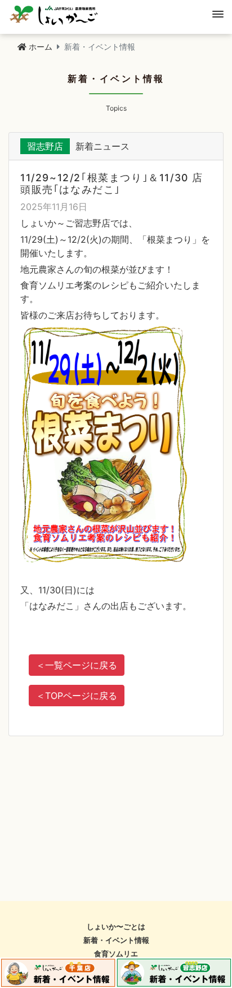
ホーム (40, 46)
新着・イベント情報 (116, 940)
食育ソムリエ (116, 954)
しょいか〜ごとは (116, 927)
